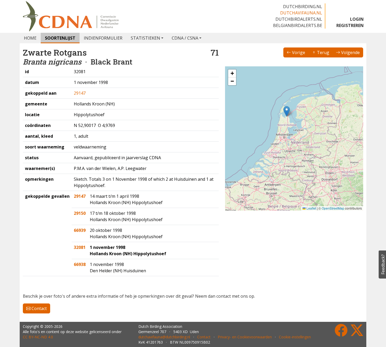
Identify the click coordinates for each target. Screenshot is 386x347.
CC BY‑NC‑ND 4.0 (38, 336)
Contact (38, 308)
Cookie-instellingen (295, 336)
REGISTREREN (350, 25)
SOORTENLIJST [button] (60, 38)
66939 (80, 230)
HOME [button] (30, 38)
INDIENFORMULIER (103, 38)
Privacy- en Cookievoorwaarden (245, 336)
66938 (80, 264)
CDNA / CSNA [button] (185, 38)
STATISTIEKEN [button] (145, 38)
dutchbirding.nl (302, 6)
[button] (286, 111)
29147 (80, 93)
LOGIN (357, 19)
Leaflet (311, 208)
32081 (80, 247)
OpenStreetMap (333, 208)
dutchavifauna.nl (301, 13)
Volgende (350, 52)
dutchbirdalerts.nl (298, 19)
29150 (80, 213)
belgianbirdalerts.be (297, 25)
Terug (322, 52)
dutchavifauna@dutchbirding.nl (164, 336)
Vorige (298, 52)
